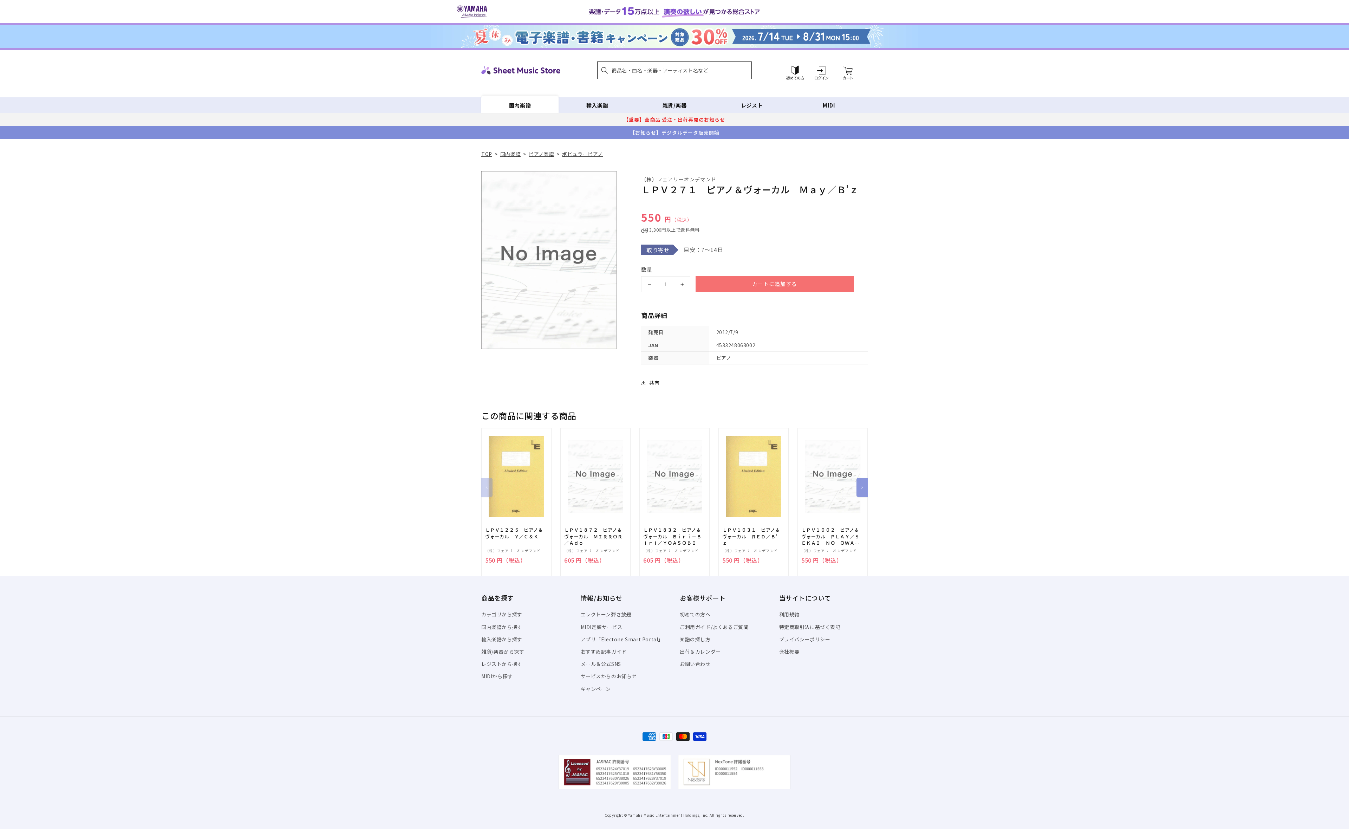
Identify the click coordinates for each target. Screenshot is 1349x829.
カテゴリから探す (501, 614)
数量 (646, 269)
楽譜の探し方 (695, 639)
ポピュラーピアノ (582, 153)
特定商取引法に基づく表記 (810, 626)
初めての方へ (695, 614)
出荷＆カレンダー (700, 651)
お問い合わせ (695, 663)
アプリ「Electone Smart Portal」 (622, 639)
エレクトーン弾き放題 (606, 614)
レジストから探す (501, 663)
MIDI (829, 105)
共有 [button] (654, 382)
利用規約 (789, 614)
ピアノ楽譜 (541, 153)
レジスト (752, 105)
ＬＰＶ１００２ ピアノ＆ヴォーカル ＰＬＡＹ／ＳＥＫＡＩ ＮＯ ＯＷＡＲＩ (830, 536)
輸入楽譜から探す (501, 639)
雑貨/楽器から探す (502, 651)
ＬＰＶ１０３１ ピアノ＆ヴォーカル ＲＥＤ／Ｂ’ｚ (751, 536)
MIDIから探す (497, 676)
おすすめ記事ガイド (604, 651)
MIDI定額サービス (602, 626)
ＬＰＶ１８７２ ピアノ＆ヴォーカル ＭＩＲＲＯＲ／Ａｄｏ (593, 536)
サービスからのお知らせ (609, 676)
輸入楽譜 (597, 105)
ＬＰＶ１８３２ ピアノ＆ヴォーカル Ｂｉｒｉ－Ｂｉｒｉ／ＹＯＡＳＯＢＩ (672, 536)
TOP (486, 153)
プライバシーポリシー (804, 639)
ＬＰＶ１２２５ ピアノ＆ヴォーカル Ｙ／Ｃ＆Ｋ (514, 533)
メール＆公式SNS (601, 663)
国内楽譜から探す (501, 626)
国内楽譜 (520, 105)
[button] (674, 70)
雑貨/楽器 (675, 105)
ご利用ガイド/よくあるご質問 (714, 626)
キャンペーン (596, 688)
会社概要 (789, 651)
